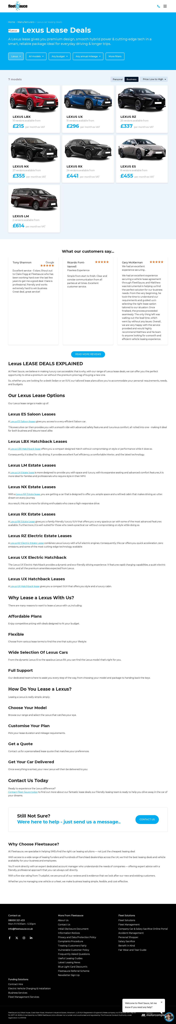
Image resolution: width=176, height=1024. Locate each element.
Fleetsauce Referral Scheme (73, 971)
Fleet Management (129, 924)
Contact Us (147, 819)
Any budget (58, 56)
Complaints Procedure (70, 941)
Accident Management (131, 933)
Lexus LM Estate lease (22, 472)
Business (132, 79)
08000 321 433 (16, 920)
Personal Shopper (128, 937)
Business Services (17, 992)
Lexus (14, 56)
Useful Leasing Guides (70, 958)
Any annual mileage (87, 56)
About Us (63, 920)
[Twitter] (16, 938)
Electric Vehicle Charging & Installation (29, 988)
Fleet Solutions (126, 920)
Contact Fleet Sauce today (23, 792)
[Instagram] (24, 938)
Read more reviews (88, 354)
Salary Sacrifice (126, 941)
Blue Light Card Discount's (72, 966)
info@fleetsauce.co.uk (20, 929)
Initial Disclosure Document (73, 929)
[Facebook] (9, 938)
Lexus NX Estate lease (28, 494)
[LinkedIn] (31, 938)
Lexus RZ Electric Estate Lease (27, 543)
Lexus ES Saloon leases (22, 421)
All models (35, 56)
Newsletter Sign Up (69, 975)
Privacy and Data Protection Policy (77, 937)
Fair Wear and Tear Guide (132, 950)
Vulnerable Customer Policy (73, 950)
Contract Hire (15, 984)
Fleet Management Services (23, 997)
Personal (118, 79)
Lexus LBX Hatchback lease (25, 449)
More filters (115, 56)
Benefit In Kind (126, 945)
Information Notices (69, 933)
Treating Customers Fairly (72, 945)
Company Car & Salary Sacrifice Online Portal (143, 929)
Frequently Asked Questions (74, 954)
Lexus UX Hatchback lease (24, 586)
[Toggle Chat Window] (169, 1017)
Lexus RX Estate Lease (22, 521)
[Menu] (165, 6)
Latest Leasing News (69, 962)
